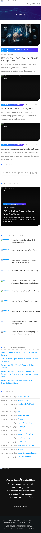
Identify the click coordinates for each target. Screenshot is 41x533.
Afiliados (21, 430)
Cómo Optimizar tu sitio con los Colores (23, 250)
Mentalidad (22, 442)
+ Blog (19, 49)
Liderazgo (21, 427)
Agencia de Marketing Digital (19, 526)
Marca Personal (23, 397)
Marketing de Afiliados (26, 434)
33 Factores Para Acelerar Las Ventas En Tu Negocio (20, 149)
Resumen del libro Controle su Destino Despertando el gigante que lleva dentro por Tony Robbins (24, 282)
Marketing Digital (9, 49)
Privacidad (10, 528)
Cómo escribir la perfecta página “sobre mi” (25, 301)
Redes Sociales (23, 415)
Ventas (20, 449)
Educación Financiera (26, 445)
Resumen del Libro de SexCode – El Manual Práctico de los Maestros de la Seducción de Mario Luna (19, 374)
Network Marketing (25, 423)
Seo (19, 412)
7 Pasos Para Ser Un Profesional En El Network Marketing (23, 241)
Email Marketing (24, 438)
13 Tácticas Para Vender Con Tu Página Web (17, 108)
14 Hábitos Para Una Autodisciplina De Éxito (25, 311)
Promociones (22, 419)
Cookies (31, 528)
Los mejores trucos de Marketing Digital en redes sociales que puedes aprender (24, 333)
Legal (21, 528)
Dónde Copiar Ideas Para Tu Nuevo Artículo (25, 291)
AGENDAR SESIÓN (20, 506)
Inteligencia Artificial (26, 404)
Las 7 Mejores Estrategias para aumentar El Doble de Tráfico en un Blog (24, 262)
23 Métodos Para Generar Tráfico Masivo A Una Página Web (24, 323)
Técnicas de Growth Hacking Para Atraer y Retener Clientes (24, 272)
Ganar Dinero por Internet (27, 453)
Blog (19, 408)
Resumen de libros (24, 457)
